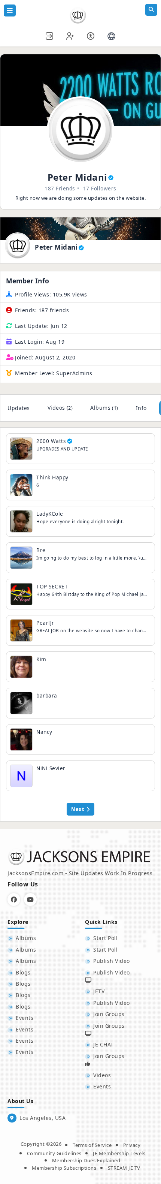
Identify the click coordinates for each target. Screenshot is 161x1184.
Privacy (132, 1145)
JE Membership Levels (119, 1153)
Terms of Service (92, 1145)
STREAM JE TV (124, 1168)
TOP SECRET (52, 586)
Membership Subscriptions (64, 1168)
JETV (98, 991)
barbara (46, 695)
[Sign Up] (70, 35)
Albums (104, 407)
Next (77, 809)
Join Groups (109, 1014)
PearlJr (45, 622)
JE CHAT (103, 1044)
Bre (41, 550)
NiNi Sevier (51, 768)
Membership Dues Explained (86, 1160)
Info (141, 408)
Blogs (23, 972)
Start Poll (105, 938)
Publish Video (111, 960)
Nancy (44, 731)
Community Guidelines (54, 1153)
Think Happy (52, 477)
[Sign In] (49, 35)
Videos (60, 407)
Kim (41, 659)
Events (24, 1017)
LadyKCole (49, 513)
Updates (18, 408)
